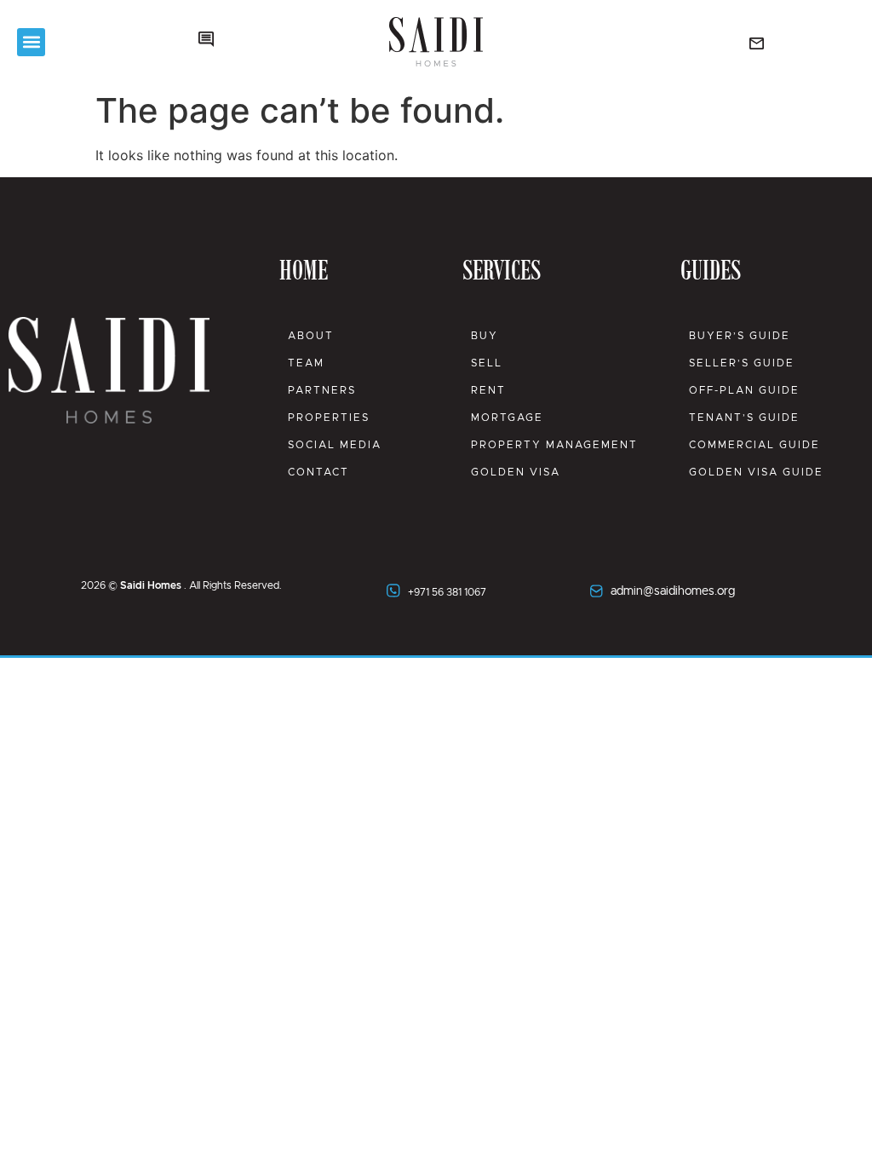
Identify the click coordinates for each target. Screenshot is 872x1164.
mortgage (507, 417)
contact (318, 472)
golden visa (515, 472)
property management (554, 445)
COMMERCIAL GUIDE (754, 445)
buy (484, 336)
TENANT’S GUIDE (744, 417)
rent (488, 390)
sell (486, 363)
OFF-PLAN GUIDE (744, 390)
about (311, 336)
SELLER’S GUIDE (742, 363)
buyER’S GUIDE (739, 336)
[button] (31, 42)
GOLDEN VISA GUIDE (756, 472)
